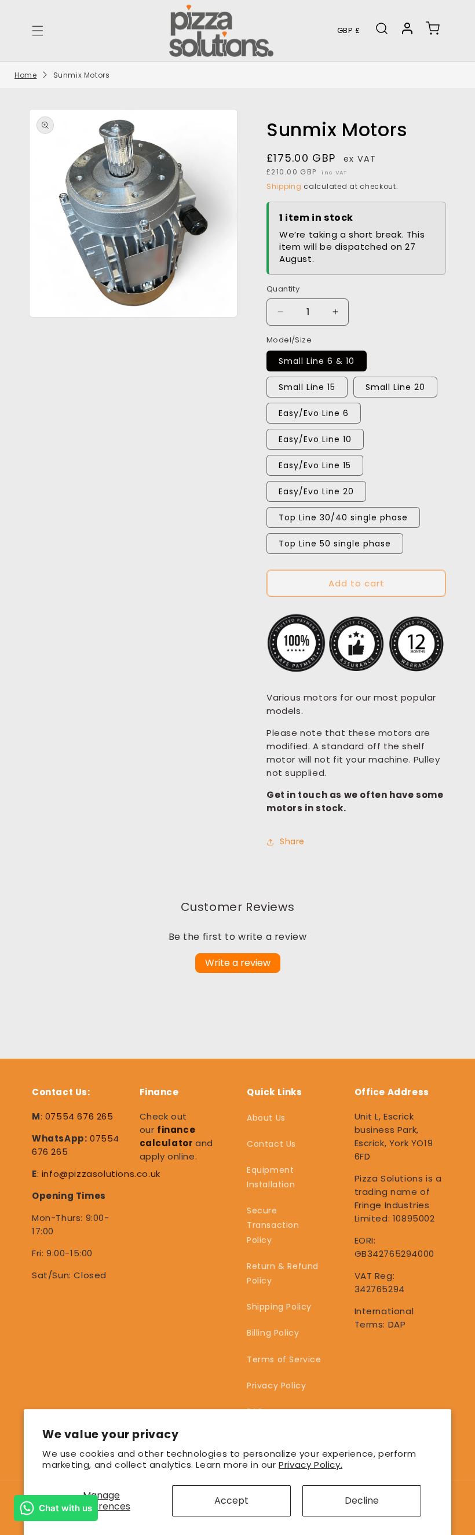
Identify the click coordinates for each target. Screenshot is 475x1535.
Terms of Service (284, 1359)
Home (25, 75)
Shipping (284, 186)
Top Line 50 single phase (335, 543)
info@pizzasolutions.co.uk (101, 1174)
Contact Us (271, 1144)
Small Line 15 (307, 387)
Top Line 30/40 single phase (343, 517)
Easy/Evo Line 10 (315, 439)
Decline (362, 1500)
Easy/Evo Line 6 (314, 413)
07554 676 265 (79, 1116)
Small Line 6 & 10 (317, 361)
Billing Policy (273, 1333)
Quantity (282, 288)
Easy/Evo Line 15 (315, 465)
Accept (231, 1500)
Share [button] (292, 841)
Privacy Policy (276, 1385)
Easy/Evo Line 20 (316, 491)
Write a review (238, 962)
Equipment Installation (271, 1177)
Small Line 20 (395, 387)
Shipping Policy (279, 1306)
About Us (266, 1118)
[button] (37, 30)
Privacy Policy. (310, 1465)
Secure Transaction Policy (273, 1225)
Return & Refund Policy (283, 1273)
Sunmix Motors (81, 75)
